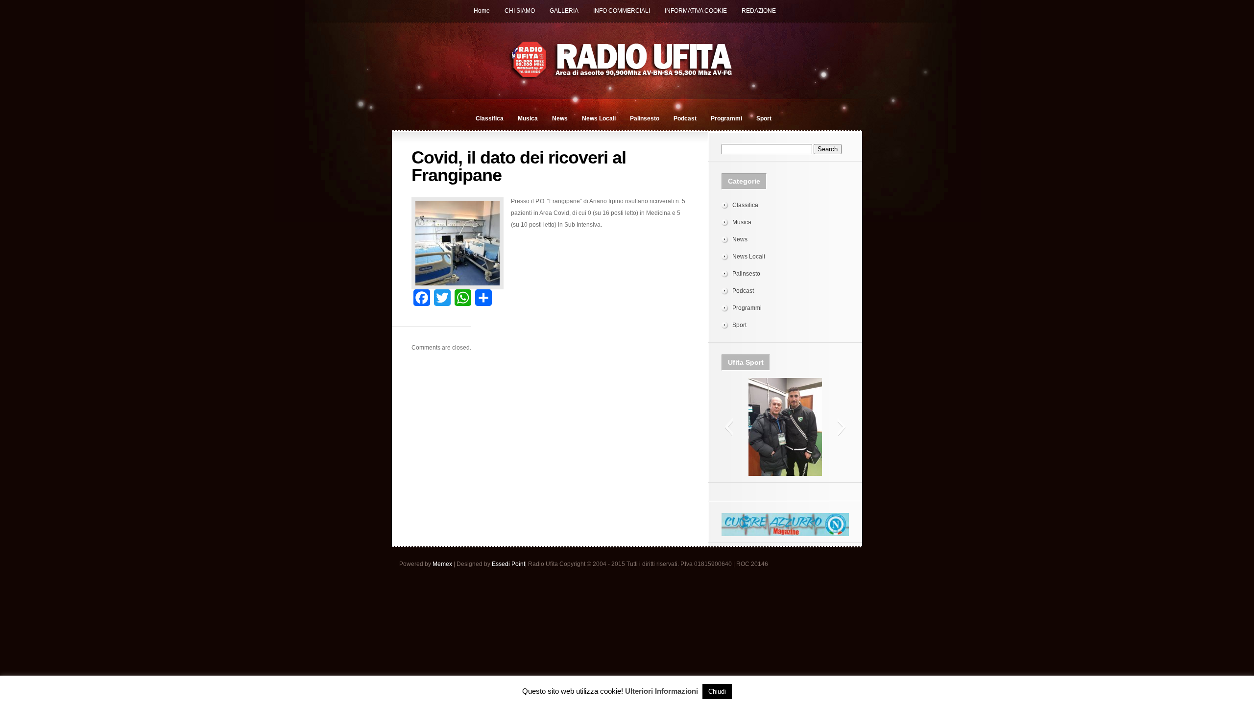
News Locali (599, 118)
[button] (728, 427)
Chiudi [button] (717, 691)
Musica (528, 118)
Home (482, 10)
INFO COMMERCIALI (621, 10)
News (560, 118)
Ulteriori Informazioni (661, 691)
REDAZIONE (759, 10)
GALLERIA (564, 10)
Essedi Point (508, 564)
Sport (764, 118)
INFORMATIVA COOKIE (696, 10)
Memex (442, 564)
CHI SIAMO (520, 10)
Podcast (685, 118)
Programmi (726, 118)
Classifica (490, 118)
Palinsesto (644, 118)
